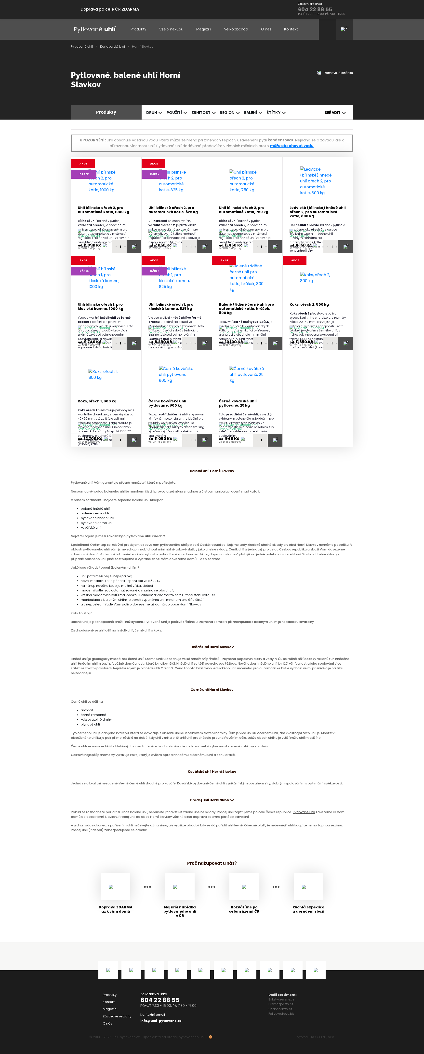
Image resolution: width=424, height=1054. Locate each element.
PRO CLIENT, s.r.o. (322, 1037)
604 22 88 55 (159, 1000)
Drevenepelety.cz (280, 1004)
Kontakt (291, 29)
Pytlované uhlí (82, 46)
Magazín (203, 29)
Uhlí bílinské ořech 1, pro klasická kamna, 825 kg (170, 306)
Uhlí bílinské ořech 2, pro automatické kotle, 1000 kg (103, 210)
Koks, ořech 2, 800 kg (309, 304)
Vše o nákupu (171, 29)
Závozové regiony (117, 1016)
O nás (266, 29)
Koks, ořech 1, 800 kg (97, 401)
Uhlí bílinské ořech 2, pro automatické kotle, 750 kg (243, 210)
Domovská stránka (338, 73)
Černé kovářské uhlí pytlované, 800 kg (167, 403)
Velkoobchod (236, 29)
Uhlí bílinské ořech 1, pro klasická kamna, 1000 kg (100, 306)
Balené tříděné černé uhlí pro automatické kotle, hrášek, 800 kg (246, 308)
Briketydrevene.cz (281, 999)
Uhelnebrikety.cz (280, 1009)
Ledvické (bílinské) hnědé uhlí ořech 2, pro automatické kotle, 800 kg (318, 212)
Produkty (138, 29)
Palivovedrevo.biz (281, 1014)
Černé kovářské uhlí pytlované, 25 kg (238, 403)
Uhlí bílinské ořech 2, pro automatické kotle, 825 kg (173, 210)
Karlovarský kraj (112, 46)
